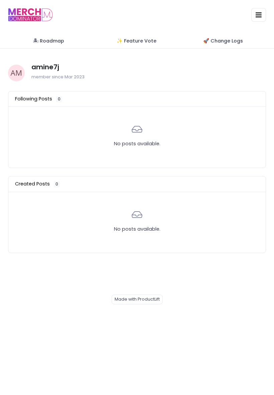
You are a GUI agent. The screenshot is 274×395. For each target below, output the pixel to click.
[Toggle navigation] (258, 15)
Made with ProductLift (137, 299)
